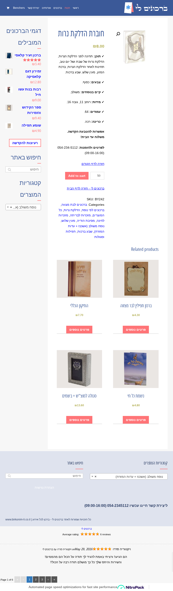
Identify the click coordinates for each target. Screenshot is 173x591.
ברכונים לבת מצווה (74, 204)
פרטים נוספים (136, 329)
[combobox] (23, 207)
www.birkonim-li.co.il (17, 519)
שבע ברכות (84, 231)
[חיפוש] (9, 169)
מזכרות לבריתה (80, 215)
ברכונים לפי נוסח (93, 210)
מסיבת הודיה (86, 220)
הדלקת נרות (72, 210)
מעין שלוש (68, 220)
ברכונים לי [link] (86, 528)
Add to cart (76, 176)
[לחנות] (8, 8)
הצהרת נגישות (44, 487)
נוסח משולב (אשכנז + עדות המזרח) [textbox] (22, 207)
